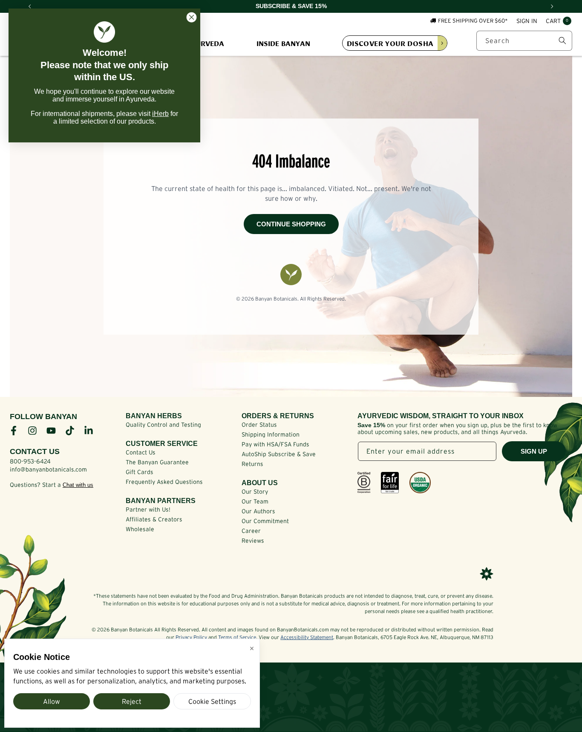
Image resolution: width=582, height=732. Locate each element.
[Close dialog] (191, 17)
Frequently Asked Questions (164, 481)
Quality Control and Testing (163, 424)
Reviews (253, 540)
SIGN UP (534, 451)
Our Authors (258, 511)
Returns (252, 463)
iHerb (160, 113)
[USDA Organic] (420, 482)
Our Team (255, 501)
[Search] (562, 40)
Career (251, 530)
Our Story (255, 491)
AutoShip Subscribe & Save (279, 454)
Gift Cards (139, 472)
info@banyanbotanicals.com (48, 469)
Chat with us (78, 485)
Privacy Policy (191, 637)
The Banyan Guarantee (157, 462)
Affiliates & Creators (154, 519)
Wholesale (140, 529)
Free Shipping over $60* (473, 20)
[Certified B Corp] (363, 482)
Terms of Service (237, 637)
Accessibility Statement (306, 637)
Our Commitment (265, 521)
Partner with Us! (148, 509)
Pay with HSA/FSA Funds (275, 444)
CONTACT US (35, 451)
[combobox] (524, 40)
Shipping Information (271, 434)
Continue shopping (291, 224)
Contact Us (141, 452)
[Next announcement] (552, 6)
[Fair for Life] (390, 482)
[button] (558, 21)
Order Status (259, 424)
